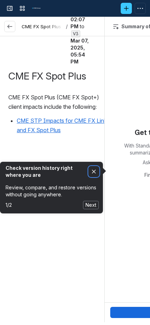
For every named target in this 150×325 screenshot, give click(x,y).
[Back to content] (9, 26)
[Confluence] (36, 8)
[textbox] (59, 121)
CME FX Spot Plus (41, 26)
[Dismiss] (94, 172)
